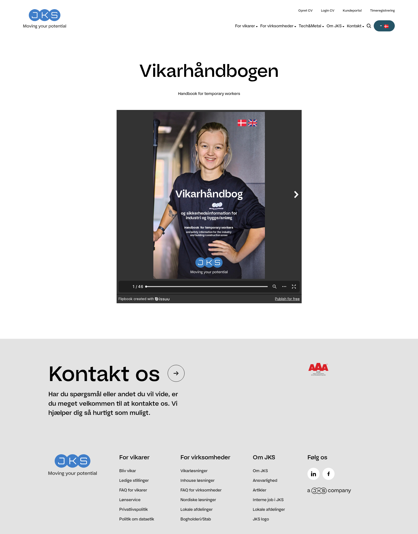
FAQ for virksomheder (201, 490)
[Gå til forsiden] (69, 16)
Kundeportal (352, 10)
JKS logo (261, 519)
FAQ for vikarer (133, 490)
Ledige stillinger (134, 480)
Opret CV (305, 10)
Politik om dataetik (136, 519)
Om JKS (335, 25)
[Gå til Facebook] (329, 474)
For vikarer (245, 25)
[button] (384, 25)
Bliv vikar (127, 470)
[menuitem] (246, 26)
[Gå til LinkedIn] (314, 474)
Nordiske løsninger (198, 499)
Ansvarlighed (265, 480)
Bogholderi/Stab (195, 519)
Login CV (327, 10)
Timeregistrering (382, 10)
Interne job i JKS (268, 499)
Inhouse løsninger (197, 480)
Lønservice (130, 499)
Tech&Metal (310, 25)
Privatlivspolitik (133, 509)
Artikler (259, 490)
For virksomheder (277, 25)
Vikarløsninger (194, 470)
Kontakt (354, 25)
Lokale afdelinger (196, 509)
